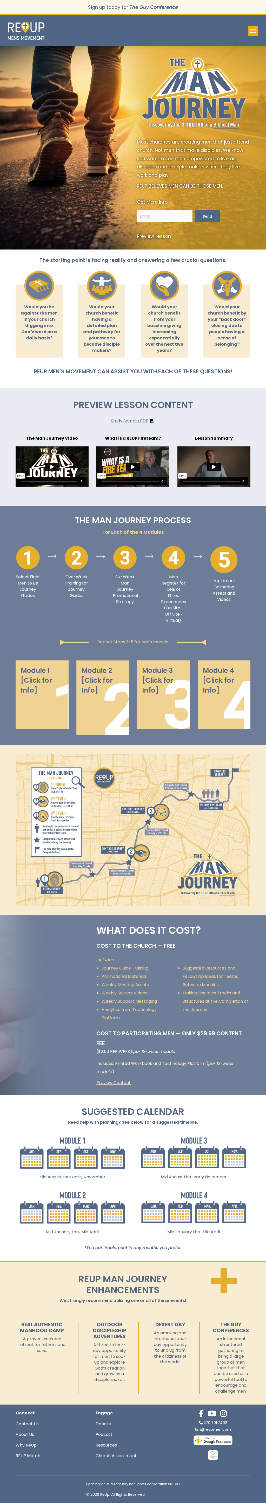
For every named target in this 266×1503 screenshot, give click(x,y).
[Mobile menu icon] (253, 31)
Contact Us (27, 1424)
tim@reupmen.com (213, 1429)
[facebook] (201, 1413)
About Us (25, 1434)
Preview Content (113, 1083)
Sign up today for (133, 7)
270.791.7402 (215, 1422)
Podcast (104, 1434)
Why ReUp (26, 1445)
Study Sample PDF (129, 421)
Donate (103, 1424)
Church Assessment (116, 1456)
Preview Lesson (154, 236)
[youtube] (212, 1413)
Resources (106, 1445)
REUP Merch (28, 1456)
